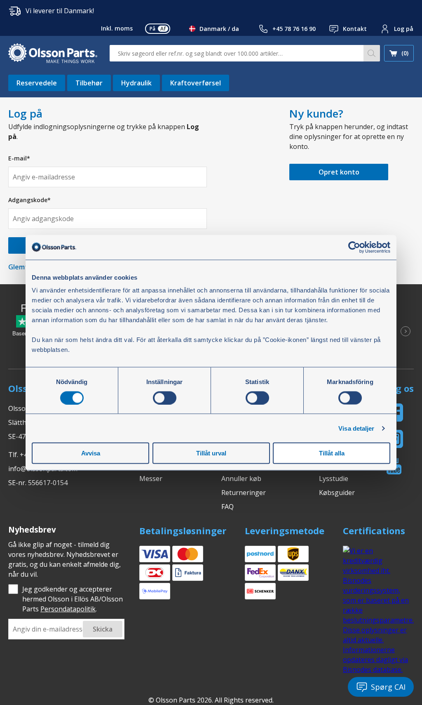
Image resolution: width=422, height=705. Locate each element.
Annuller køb (241, 478)
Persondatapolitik (68, 608)
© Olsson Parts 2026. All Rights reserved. (211, 700)
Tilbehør (89, 82)
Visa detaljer (356, 427)
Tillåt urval (211, 453)
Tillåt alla (332, 453)
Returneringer (243, 492)
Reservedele (36, 82)
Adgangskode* (29, 200)
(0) (404, 53)
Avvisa (90, 453)
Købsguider (337, 492)
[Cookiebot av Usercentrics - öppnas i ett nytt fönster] (354, 247)
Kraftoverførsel (195, 82)
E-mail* (19, 158)
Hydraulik (136, 82)
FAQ (227, 506)
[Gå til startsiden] (52, 53)
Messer (150, 478)
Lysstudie (333, 478)
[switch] (164, 397)
